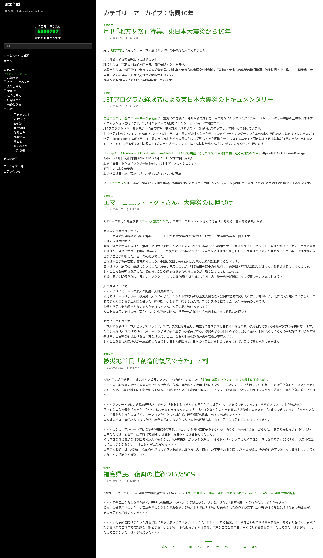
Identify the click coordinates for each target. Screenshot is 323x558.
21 (217, 547)
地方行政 (19, 119)
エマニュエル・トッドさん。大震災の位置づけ (168, 202)
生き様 (11, 91)
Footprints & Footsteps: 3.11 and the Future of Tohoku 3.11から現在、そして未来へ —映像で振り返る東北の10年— (182, 153)
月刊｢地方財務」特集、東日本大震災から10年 (167, 31)
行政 (10, 109)
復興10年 (19, 132)
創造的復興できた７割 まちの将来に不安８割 (233, 379)
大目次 (8, 61)
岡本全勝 (12, 4)
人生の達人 (14, 86)
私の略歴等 (11, 158)
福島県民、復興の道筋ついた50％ (150, 474)
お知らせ (12, 77)
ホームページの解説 (16, 55)
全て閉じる (21, 73)
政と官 (18, 141)
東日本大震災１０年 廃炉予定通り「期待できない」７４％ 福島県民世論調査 (241, 493)
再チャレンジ (22, 114)
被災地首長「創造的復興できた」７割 (155, 360)
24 (244, 547)
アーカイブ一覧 (13, 166)
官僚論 (18, 123)
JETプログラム (116, 183)
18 (190, 547)
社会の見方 (14, 95)
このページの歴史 (18, 82)
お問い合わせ (12, 171)
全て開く (8, 73)
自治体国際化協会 (115, 118)
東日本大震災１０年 (154, 221)
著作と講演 (14, 104)
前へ (164, 547)
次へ (255, 547)
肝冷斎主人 (14, 100)
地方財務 (117, 50)
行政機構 (19, 150)
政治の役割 (21, 146)
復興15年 (19, 137)
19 (199, 547)
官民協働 (19, 128)
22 (227, 547)
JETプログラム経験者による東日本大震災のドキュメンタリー (188, 99)
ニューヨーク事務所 (143, 118)
